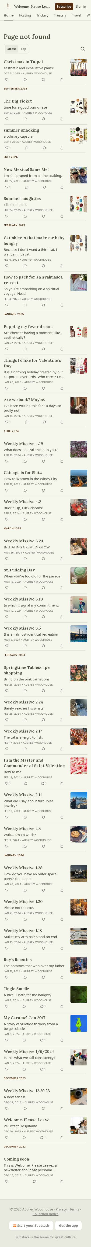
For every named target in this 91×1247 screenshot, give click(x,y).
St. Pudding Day (19, 570)
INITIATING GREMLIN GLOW (27, 547)
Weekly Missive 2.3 (22, 828)
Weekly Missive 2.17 (23, 731)
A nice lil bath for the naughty (27, 994)
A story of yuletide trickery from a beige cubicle (31, 1026)
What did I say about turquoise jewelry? (28, 803)
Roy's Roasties (18, 959)
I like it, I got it (15, 204)
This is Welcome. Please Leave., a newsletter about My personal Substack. (30, 1167)
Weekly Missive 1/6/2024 (29, 1051)
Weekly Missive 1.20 (23, 901)
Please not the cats (19, 907)
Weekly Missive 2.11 (23, 794)
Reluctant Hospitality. (21, 1126)
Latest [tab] (11, 49)
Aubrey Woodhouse (37, 73)
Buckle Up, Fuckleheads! (23, 507)
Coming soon (16, 1159)
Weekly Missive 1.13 (23, 930)
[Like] (7, 79)
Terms (74, 1209)
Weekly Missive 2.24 (23, 702)
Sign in (81, 6)
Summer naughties (22, 198)
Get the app (68, 1225)
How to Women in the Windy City (30, 478)
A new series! (14, 1096)
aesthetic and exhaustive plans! (29, 68)
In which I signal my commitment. (31, 605)
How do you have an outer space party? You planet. (30, 876)
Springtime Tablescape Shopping (27, 670)
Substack (22, 1237)
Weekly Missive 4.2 (22, 501)
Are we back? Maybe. (24, 399)
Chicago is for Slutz (23, 472)
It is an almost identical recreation (31, 634)
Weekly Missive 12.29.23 (27, 1090)
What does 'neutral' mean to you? (30, 449)
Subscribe (64, 6)
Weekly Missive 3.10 (23, 599)
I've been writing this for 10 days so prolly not (32, 408)
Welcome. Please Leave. (27, 1119)
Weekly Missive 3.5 (22, 628)
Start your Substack (33, 1225)
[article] (45, 70)
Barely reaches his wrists (23, 708)
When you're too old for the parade (32, 576)
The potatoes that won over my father (34, 965)
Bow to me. (13, 771)
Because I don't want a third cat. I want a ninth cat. (30, 251)
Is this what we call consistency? (29, 1057)
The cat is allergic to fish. (23, 737)
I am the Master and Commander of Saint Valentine (34, 763)
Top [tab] (23, 49)
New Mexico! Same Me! (26, 169)
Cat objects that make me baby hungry (34, 240)
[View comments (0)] (25, 79)
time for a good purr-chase (25, 107)
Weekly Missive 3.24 (23, 541)
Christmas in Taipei (23, 61)
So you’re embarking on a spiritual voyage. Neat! (31, 291)
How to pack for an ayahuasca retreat (33, 280)
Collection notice (46, 1214)
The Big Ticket (18, 101)
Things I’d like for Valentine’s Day (32, 363)
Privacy (61, 1209)
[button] (8, 15)
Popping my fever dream (28, 326)
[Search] (82, 48)
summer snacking (21, 130)
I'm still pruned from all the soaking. (33, 175)
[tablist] (16, 48)
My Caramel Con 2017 (24, 1017)
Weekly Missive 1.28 (23, 867)
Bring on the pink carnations (26, 679)
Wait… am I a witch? (20, 834)
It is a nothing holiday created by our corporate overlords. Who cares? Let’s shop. (34, 374)
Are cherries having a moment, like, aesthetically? (32, 335)
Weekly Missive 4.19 (23, 443)
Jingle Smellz (16, 988)
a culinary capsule (18, 136)
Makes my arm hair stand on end (30, 936)
